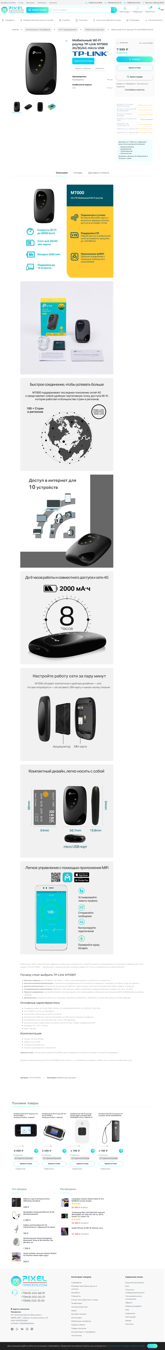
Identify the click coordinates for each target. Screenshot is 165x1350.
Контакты (53, 3)
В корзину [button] (36, 1151)
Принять (152, 1346)
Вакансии (30, 3)
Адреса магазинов (21, 1309)
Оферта (128, 1303)
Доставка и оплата (8, 3)
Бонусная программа (134, 1282)
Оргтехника (76, 1335)
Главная (15, 30)
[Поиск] (114, 10)
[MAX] (32, 1329)
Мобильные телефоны (81, 1321)
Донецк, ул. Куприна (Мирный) (124, 114)
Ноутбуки (75, 1293)
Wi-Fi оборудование (68, 30)
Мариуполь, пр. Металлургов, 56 (123, 124)
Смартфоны (76, 1282)
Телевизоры (76, 1303)
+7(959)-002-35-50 (33, 1300)
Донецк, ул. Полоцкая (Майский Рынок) (125, 105)
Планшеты (76, 1296)
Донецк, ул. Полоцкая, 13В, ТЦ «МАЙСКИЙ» (126, 110)
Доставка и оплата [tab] (98, 173)
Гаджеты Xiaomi (78, 1325)
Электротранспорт (79, 1307)
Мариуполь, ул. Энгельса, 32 (127, 129)
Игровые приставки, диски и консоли (84, 1287)
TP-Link (110, 80)
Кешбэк (122, 53)
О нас (21, 3)
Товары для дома (78, 1328)
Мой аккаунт (124, 12)
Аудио (74, 1310)
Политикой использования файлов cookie (126, 1346)
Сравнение (130, 1313)
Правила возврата (133, 1306)
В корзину (136, 59)
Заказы (128, 1320)
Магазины (42, 3)
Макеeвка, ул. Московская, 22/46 (127, 119)
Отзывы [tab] (78, 173)
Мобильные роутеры (94, 30)
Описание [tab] (62, 173)
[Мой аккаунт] (124, 8)
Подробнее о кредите (134, 89)
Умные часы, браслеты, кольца (84, 1300)
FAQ (127, 1310)
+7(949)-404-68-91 (33, 1293)
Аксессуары (76, 1318)
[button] (66, 41)
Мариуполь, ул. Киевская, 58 (127, 132)
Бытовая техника (78, 1314)
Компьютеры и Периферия (38, 30)
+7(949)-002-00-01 (33, 1297)
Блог (127, 1286)
